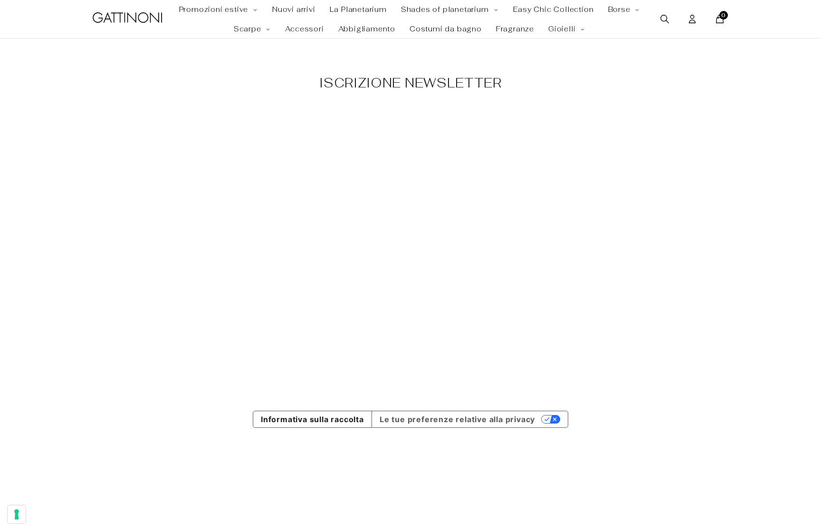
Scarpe (249, 28)
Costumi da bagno (446, 28)
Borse (620, 9)
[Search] (665, 19)
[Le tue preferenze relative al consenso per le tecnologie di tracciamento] (17, 514)
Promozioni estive (214, 9)
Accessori (304, 28)
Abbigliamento (366, 28)
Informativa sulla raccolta (312, 419)
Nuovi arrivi (293, 9)
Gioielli (563, 28)
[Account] (692, 19)
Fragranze (515, 28)
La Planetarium (358, 9)
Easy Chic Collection (553, 9)
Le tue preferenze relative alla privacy (457, 419)
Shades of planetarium (446, 9)
